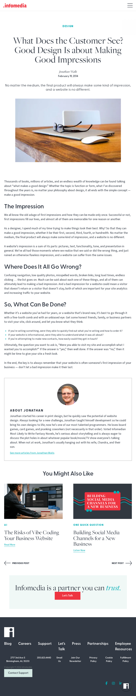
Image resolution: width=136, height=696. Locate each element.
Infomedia (27, 667)
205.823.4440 (44, 658)
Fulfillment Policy (125, 660)
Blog (8, 644)
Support (45, 644)
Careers (24, 644)
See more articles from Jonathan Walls (32, 453)
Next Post (118, 563)
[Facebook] (106, 683)
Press (76, 644)
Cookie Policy (109, 660)
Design (68, 26)
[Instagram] (113, 683)
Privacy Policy (93, 660)
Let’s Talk (67, 595)
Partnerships (97, 644)
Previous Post (20, 563)
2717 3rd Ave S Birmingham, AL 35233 (17, 660)
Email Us (59, 660)
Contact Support (18, 673)
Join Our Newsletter (75, 660)
